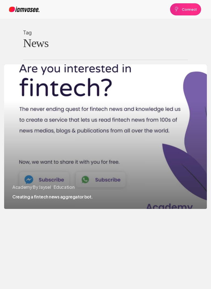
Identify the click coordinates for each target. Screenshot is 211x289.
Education (64, 187)
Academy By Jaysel (31, 187)
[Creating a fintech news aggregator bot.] (105, 136)
